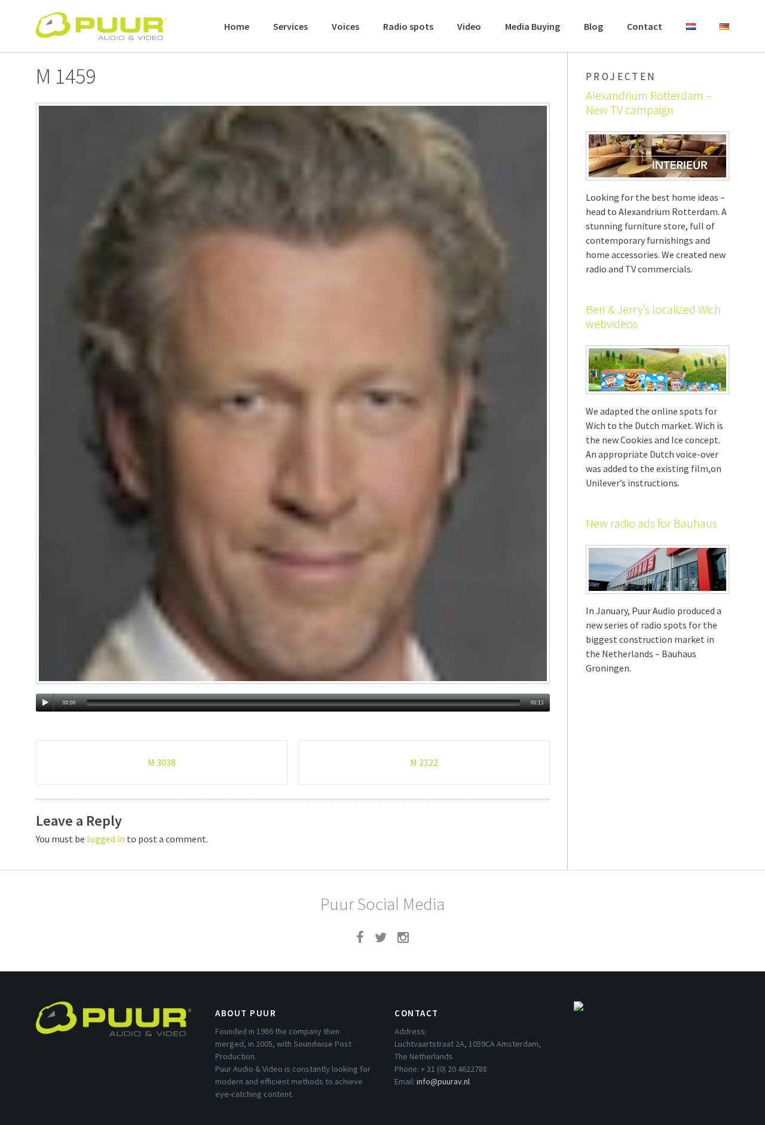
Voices (345, 26)
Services (290, 26)
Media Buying (532, 26)
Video (469, 26)
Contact (644, 26)
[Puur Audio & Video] (101, 20)
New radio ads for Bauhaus (651, 523)
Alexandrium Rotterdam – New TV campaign (649, 102)
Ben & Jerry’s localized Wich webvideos (653, 316)
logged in (106, 839)
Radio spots (408, 26)
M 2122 (424, 762)
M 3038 (162, 762)
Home (236, 26)
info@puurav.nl (443, 1081)
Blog (593, 26)
